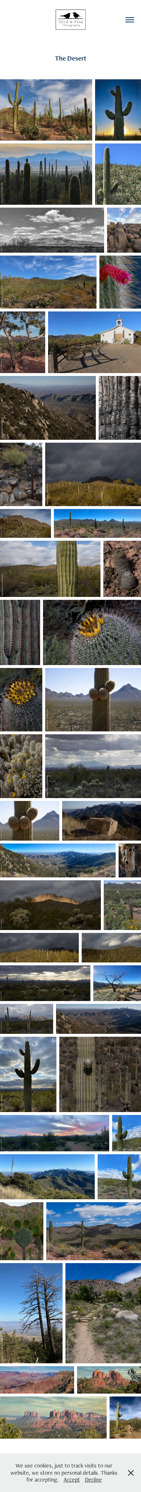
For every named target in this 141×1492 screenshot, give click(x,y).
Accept (72, 1479)
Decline (93, 1479)
